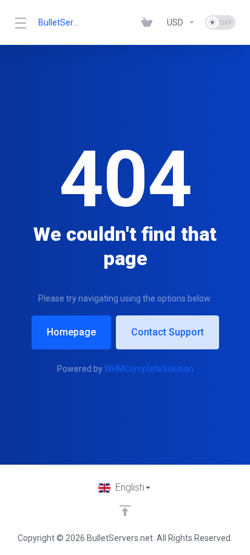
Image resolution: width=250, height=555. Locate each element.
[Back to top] (125, 510)
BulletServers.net (60, 22)
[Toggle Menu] (19, 22)
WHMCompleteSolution (149, 369)
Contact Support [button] (167, 332)
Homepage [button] (71, 332)
